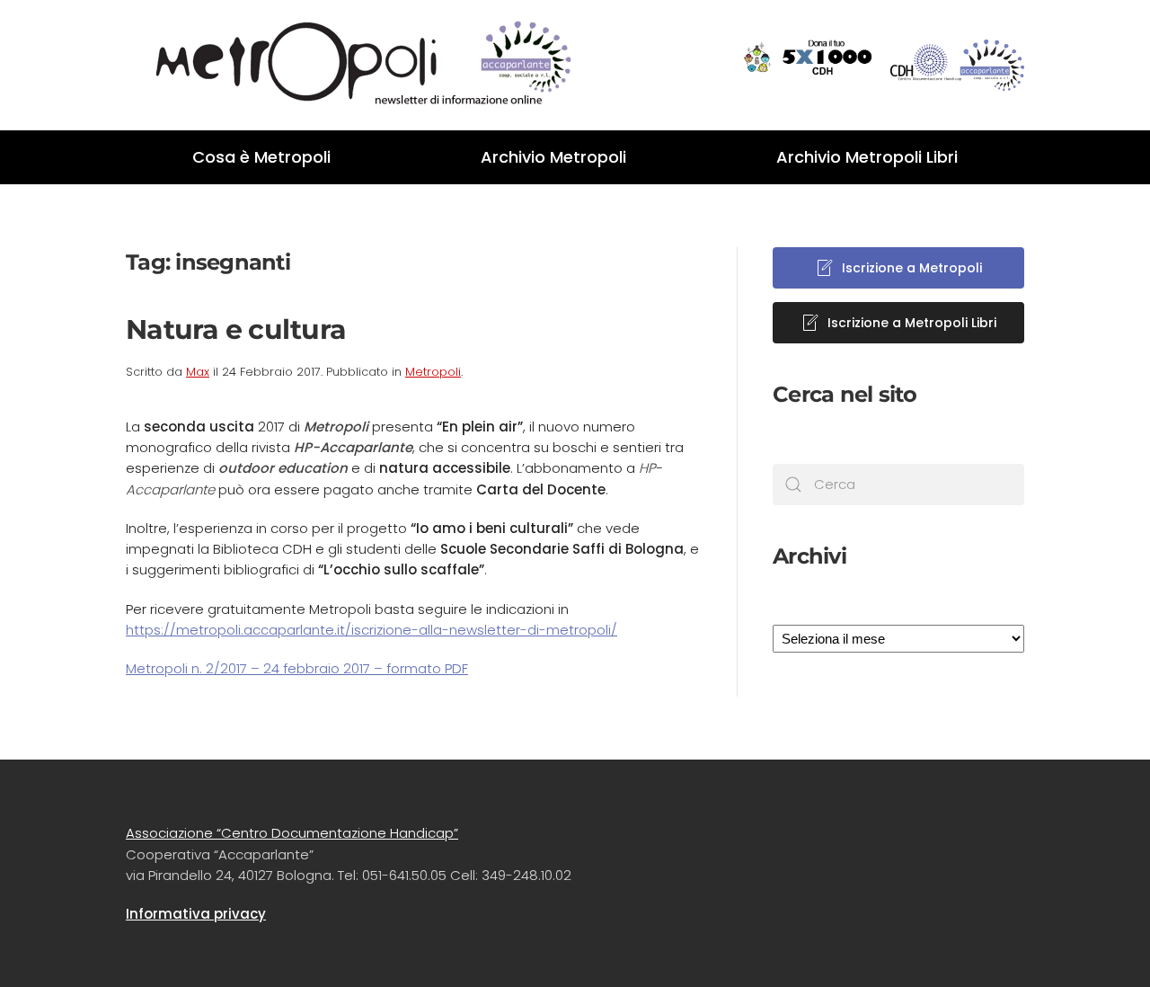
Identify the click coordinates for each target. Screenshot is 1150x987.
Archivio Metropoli (553, 157)
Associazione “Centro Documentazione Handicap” (292, 832)
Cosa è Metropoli (261, 157)
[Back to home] (350, 65)
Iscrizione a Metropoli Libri (911, 323)
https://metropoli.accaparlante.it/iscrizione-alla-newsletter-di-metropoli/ (371, 629)
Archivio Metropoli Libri (867, 157)
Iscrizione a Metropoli (912, 268)
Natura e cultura (236, 329)
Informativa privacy (196, 913)
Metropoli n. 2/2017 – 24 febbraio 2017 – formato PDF (297, 668)
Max (197, 371)
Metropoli (433, 371)
